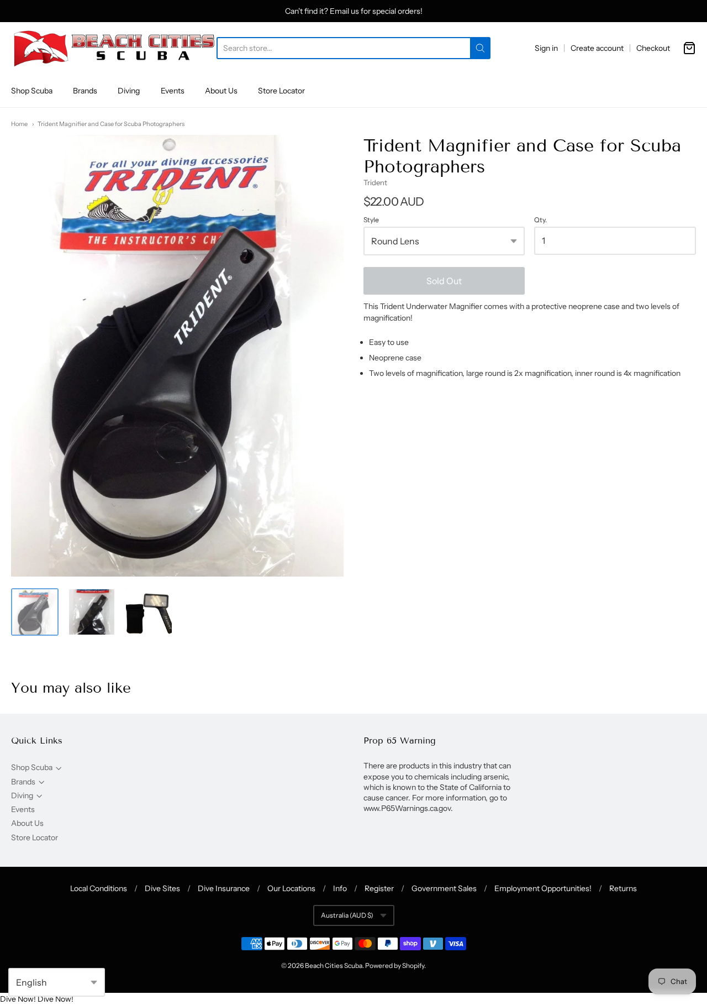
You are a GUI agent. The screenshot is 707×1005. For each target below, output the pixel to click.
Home (19, 124)
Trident (375, 182)
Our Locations (291, 888)
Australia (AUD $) (347, 915)
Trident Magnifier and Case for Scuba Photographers (111, 124)
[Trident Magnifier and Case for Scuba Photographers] (35, 612)
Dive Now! (18, 999)
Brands (85, 91)
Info (340, 888)
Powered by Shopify (394, 965)
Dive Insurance (224, 888)
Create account (597, 48)
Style (371, 220)
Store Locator (281, 91)
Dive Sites (162, 888)
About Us (221, 91)
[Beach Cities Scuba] (114, 48)
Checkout (653, 48)
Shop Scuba (31, 91)
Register (379, 888)
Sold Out (444, 280)
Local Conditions (98, 888)
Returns (623, 888)
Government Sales (444, 888)
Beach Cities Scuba (333, 965)
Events (172, 91)
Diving (129, 91)
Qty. (540, 220)
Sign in (546, 48)
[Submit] (480, 48)
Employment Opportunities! (543, 888)
